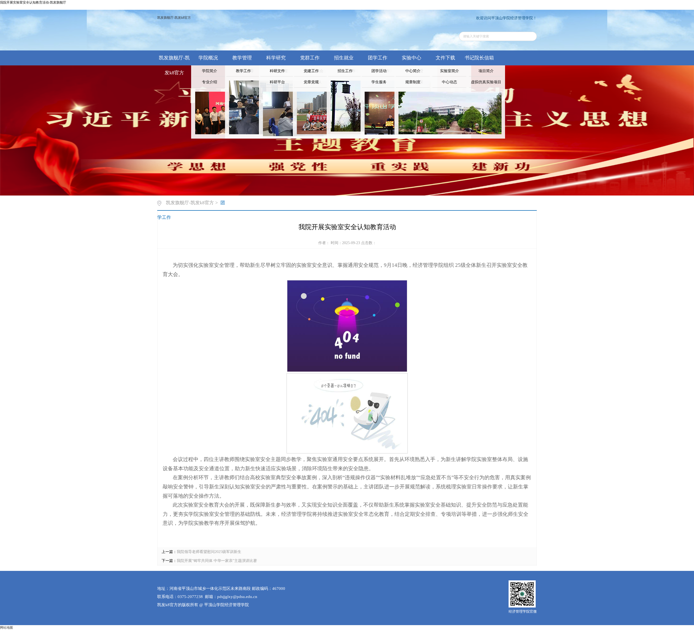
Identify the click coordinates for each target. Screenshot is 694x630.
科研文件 (277, 71)
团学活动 (379, 71)
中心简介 (412, 71)
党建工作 (311, 71)
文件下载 (445, 57)
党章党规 (311, 82)
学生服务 (379, 82)
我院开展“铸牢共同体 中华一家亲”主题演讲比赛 (217, 561)
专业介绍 (209, 82)
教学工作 (243, 71)
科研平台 (277, 82)
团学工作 (377, 57)
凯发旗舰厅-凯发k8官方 (174, 18)
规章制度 (412, 82)
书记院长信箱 (479, 57)
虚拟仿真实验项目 (486, 82)
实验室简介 (449, 71)
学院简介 (209, 71)
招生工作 (345, 71)
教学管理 (242, 57)
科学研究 (276, 57)
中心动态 (449, 82)
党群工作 (310, 57)
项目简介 (486, 71)
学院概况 (208, 57)
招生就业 (344, 57)
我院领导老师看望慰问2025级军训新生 (209, 552)
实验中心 (411, 57)
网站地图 (6, 627)
